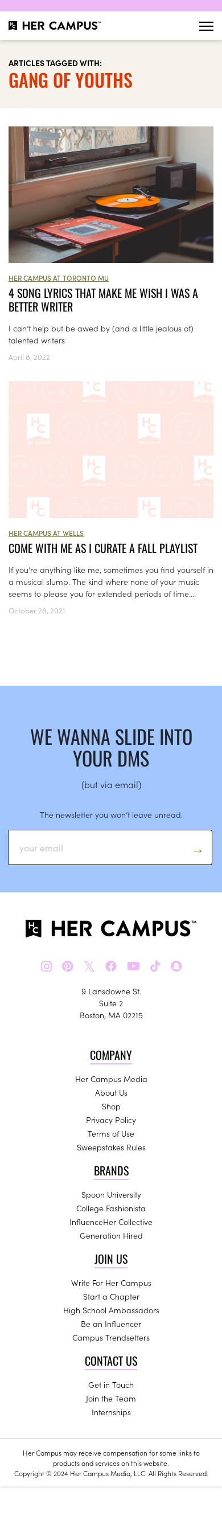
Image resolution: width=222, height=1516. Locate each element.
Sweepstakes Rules (111, 1147)
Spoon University (111, 1194)
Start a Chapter (111, 1296)
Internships (111, 1411)
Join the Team (111, 1398)
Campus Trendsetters (111, 1337)
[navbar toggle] (206, 26)
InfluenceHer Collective (111, 1221)
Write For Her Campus (111, 1282)
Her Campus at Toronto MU (59, 277)
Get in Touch (111, 1384)
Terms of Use (111, 1133)
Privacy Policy (111, 1119)
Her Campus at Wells (46, 532)
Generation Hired (111, 1235)
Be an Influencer (111, 1323)
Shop (111, 1106)
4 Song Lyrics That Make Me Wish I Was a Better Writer (103, 299)
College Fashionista (111, 1208)
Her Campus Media (111, 1078)
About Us (111, 1092)
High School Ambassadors (111, 1310)
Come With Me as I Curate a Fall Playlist (103, 547)
